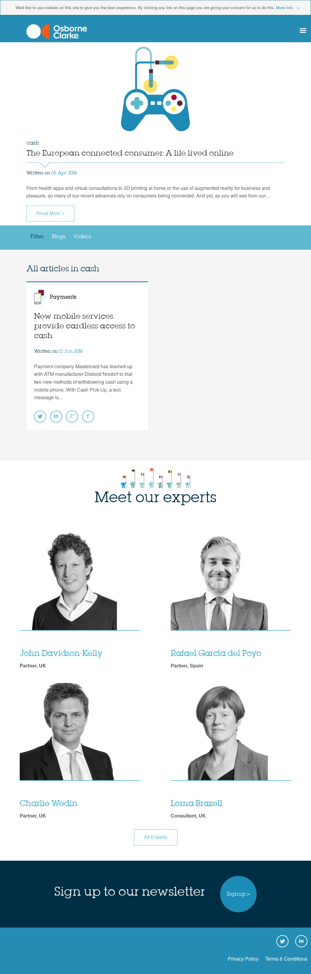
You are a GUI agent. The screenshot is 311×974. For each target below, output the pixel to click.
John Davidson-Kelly (61, 653)
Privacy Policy (243, 958)
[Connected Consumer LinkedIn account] (56, 416)
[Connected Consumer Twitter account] (40, 416)
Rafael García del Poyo (216, 653)
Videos (82, 236)
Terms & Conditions (286, 958)
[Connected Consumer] (56, 31)
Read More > (50, 213)
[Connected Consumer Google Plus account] (72, 416)
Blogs (59, 236)
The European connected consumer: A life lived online (130, 153)
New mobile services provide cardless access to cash (84, 326)
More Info (284, 7)
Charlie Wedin (48, 804)
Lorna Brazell (196, 804)
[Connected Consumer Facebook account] (88, 416)
